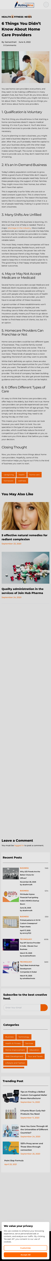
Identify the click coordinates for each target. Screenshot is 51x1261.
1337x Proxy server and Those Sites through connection (32, 1146)
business (24, 868)
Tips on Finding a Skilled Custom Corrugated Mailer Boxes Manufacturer (34, 1095)
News (28, 17)
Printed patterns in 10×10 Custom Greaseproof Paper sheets (30, 923)
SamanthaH (9, 42)
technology (26, 939)
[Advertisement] (25, 721)
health (22, 474)
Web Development (14, 1056)
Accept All (25, 1255)
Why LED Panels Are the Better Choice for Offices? (30, 875)
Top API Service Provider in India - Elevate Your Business (30, 946)
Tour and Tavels (35, 1056)
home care (34, 474)
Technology (23, 1037)
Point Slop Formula (14, 1160)
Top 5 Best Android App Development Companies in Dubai (29, 968)
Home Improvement (15, 1050)
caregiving (9, 474)
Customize (25, 1248)
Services (29, 1043)
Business (9, 1037)
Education (34, 1050)
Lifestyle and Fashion (15, 1063)
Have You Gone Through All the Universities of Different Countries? (34, 1129)
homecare (8, 481)
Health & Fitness (12, 17)
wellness (22, 481)
